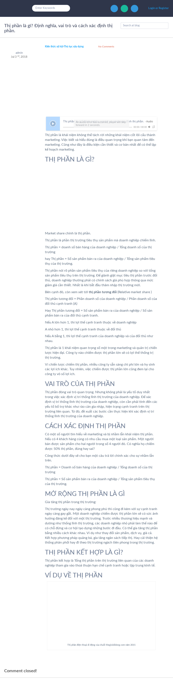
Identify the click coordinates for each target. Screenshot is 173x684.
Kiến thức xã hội (54, 46)
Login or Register (158, 8)
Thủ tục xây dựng (74, 46)
